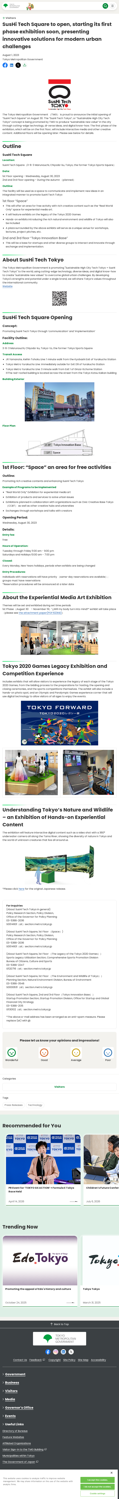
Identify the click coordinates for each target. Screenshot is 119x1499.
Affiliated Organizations (16, 1443)
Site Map (83, 1360)
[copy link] (24, 65)
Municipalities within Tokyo (18, 1455)
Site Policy (69, 1360)
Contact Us (20, 1360)
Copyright (54, 1360)
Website (7, 286)
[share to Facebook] (5, 65)
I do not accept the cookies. (97, 1486)
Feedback (35, 1360)
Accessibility (98, 1360)
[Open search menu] (105, 6)
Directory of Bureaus (15, 1431)
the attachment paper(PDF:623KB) (40, 613)
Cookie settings (97, 1493)
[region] (59, 1484)
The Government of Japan (18, 1462)
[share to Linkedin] (11, 65)
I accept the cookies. (97, 1480)
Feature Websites (13, 1437)
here (21, 889)
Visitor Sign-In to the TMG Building (22, 1449)
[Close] (111, 1473)
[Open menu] (113, 6)
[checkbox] (11, 1054)
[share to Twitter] (18, 65)
